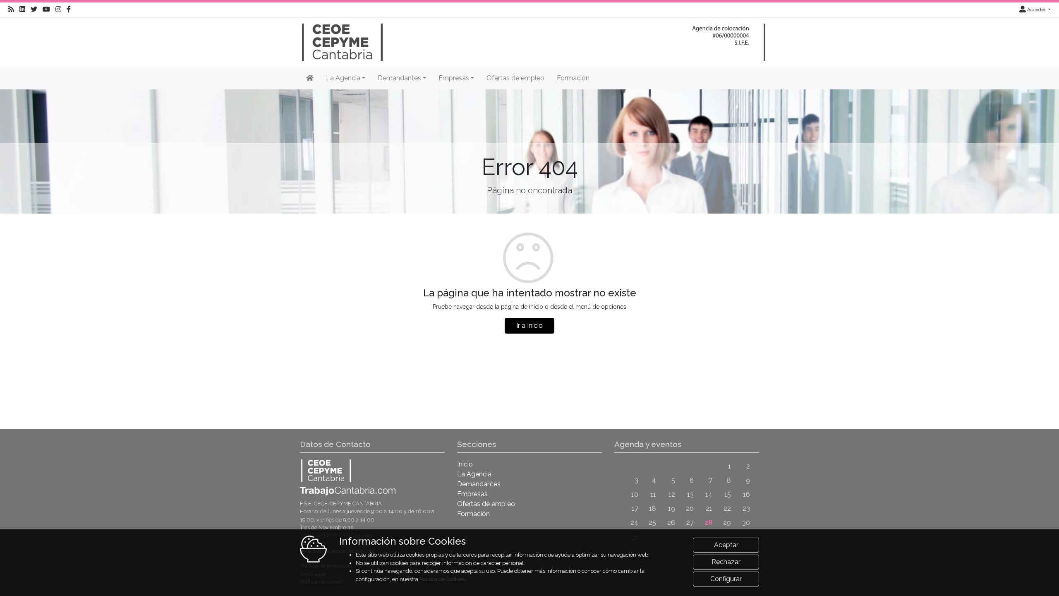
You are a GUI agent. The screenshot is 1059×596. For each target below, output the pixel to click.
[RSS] (11, 9)
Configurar (726, 579)
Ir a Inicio (529, 325)
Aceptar (726, 545)
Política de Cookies (442, 579)
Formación (573, 78)
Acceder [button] (1036, 9)
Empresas (472, 494)
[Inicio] (341, 38)
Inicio (465, 464)
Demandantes (479, 484)
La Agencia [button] (343, 78)
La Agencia (474, 474)
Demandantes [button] (399, 78)
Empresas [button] (453, 78)
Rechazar (726, 562)
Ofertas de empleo (515, 78)
